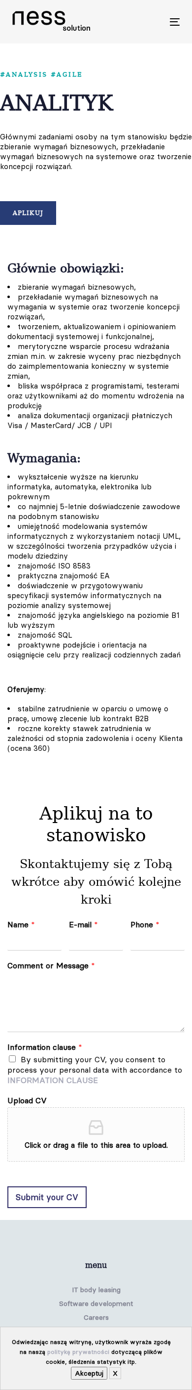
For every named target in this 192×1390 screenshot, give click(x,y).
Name (21, 924)
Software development (96, 1303)
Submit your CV (47, 1197)
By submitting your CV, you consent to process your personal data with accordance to (94, 1069)
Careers (96, 1317)
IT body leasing (96, 1289)
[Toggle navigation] (152, 22)
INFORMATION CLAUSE (52, 1080)
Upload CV (27, 1100)
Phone (145, 924)
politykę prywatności (78, 1351)
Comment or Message (51, 965)
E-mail (83, 924)
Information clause (44, 1047)
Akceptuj (89, 1373)
